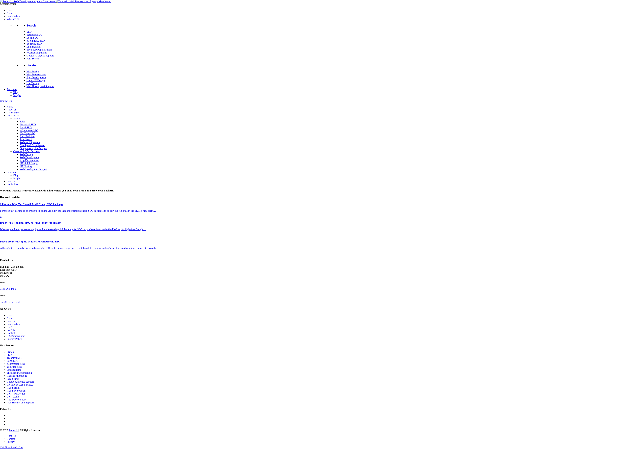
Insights (17, 95)
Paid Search (32, 58)
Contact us (12, 184)
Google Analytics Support (40, 55)
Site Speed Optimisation (39, 49)
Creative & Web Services (26, 151)
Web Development (36, 74)
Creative (32, 65)
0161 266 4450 (8, 288)
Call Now (5, 447)
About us (11, 13)
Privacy (11, 441)
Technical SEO (34, 34)
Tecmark (13, 430)
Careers (11, 181)
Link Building (33, 46)
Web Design (32, 71)
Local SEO (32, 37)
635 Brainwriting (16, 336)
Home (10, 10)
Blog (15, 92)
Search (31, 25)
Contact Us (6, 101)
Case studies (13, 16)
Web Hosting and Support (40, 86)
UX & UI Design (35, 80)
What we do (13, 19)
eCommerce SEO (35, 40)
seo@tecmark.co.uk (10, 302)
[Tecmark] (55, 1)
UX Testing (32, 83)
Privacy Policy (14, 339)
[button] (8, 4)
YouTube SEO (34, 43)
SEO (29, 31)
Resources (12, 89)
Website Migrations (36, 52)
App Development (36, 77)
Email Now (17, 447)
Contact (11, 333)
